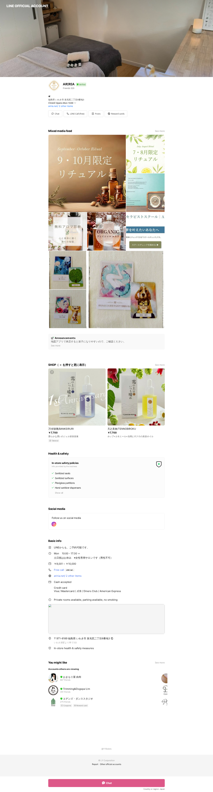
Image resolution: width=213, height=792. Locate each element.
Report (95, 764)
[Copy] (112, 638)
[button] (96, 113)
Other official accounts (110, 764)
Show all (59, 492)
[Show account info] (81, 84)
